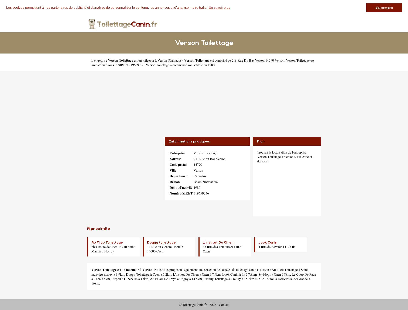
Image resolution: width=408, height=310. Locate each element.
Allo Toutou (266, 278)
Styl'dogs (264, 274)
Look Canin (267, 242)
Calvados (175, 60)
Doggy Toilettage (137, 274)
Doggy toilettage (161, 242)
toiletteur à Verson (155, 60)
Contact (224, 304)
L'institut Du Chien (218, 242)
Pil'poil (116, 278)
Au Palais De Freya (163, 278)
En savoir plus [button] (219, 7)
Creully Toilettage (216, 278)
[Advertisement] (204, 101)
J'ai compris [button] (384, 7)
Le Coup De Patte (304, 274)
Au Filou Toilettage (107, 242)
